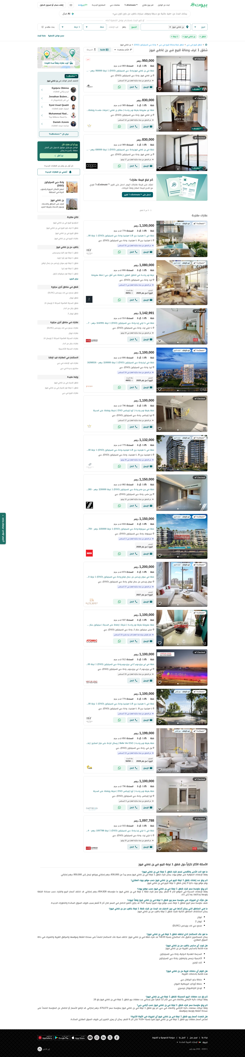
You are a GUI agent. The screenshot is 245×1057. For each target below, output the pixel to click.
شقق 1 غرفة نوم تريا (70, 268)
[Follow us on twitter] (110, 1037)
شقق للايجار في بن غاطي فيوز (66, 383)
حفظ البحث (41, 36)
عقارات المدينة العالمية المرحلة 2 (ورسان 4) (61, 338)
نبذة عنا (205, 1038)
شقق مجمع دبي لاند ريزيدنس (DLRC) (63, 293)
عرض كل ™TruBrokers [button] (59, 134)
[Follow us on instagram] (96, 1037)
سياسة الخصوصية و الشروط (163, 1038)
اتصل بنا (182, 1038)
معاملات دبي (115, 5)
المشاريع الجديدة (98, 5)
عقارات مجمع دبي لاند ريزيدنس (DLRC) (62, 328)
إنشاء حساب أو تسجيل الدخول (51, 5)
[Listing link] (145, 74)
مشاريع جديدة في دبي (69, 368)
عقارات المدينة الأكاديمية (68, 349)
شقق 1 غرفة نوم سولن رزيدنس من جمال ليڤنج (60, 263)
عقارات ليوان (73, 333)
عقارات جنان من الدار (70, 343)
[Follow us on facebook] (116, 1037)
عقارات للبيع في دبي (70, 393)
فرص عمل (194, 1038)
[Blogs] (83, 5)
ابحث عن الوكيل (164, 5)
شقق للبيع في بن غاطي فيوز (66, 233)
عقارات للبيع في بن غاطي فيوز (66, 238)
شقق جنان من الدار (71, 308)
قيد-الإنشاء (113, 27)
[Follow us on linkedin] (103, 1037)
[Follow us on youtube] (90, 1037)
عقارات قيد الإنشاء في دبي (67, 363)
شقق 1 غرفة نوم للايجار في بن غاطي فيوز (61, 388)
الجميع (134, 27)
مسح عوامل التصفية (56, 36)
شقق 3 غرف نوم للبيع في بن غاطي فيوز (62, 228)
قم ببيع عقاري (147, 5)
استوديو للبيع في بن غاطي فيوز (65, 223)
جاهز (124, 27)
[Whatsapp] (119, 87)
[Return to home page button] (199, 5)
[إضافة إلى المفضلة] (160, 89)
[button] (199, 27)
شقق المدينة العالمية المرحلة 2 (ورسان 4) (61, 303)
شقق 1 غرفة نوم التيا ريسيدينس (65, 253)
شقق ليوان (73, 298)
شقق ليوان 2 (73, 314)
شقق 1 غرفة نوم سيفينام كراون (65, 274)
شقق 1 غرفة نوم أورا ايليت (67, 258)
